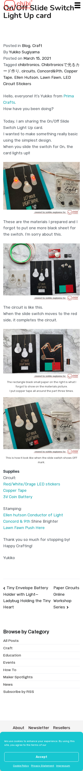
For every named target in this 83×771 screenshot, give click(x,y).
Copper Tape (15, 490)
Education (12, 655)
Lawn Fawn (50, 77)
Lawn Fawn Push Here (24, 527)
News (8, 685)
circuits (28, 71)
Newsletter (38, 727)
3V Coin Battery (17, 497)
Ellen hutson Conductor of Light (33, 515)
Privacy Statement (42, 765)
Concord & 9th (16, 521)
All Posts (11, 641)
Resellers (61, 727)
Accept (41, 757)
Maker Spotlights (18, 677)
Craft (37, 45)
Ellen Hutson (26, 77)
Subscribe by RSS (18, 692)
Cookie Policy (21, 765)
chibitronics (28, 64)
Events (9, 662)
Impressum (63, 765)
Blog (26, 45)
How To (9, 670)
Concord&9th (49, 71)
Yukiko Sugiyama (24, 52)
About (18, 727)
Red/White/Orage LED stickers (31, 484)
